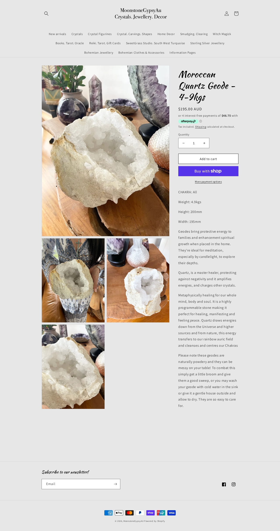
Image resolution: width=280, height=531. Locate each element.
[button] (46, 13)
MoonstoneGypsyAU (133, 521)
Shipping (200, 126)
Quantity (183, 134)
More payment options (208, 181)
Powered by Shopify (154, 521)
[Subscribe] (115, 484)
